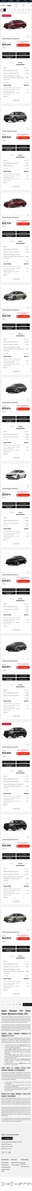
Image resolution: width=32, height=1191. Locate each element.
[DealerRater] (9, 1152)
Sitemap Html (21, 1183)
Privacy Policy (8, 1183)
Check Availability (23, 53)
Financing (24, 1159)
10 (29, 10)
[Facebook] (3, 1152)
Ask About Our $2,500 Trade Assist (9, 57)
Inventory (5, 1159)
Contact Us (8, 1138)
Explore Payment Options (9, 53)
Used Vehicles (5, 1165)
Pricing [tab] (20, 62)
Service (14, 1159)
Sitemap (16, 1184)
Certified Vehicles (6, 1167)
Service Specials (15, 1165)
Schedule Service (15, 1162)
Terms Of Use (12, 1184)
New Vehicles (4, 1162)
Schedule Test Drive (23, 57)
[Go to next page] (16, 1004)
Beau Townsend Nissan (3, 1184)
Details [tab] (12, 62)
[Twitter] (6, 1152)
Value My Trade (25, 1166)
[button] (28, 36)
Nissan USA (29, 1183)
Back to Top (27, 1004)
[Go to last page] (20, 1004)
